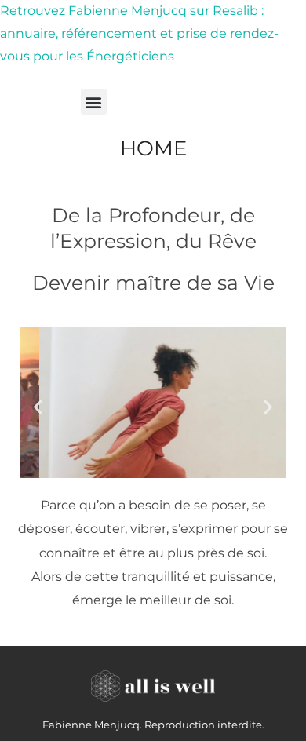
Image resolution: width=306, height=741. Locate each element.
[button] (94, 102)
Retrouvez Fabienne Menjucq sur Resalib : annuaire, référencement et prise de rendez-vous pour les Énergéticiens (139, 33)
